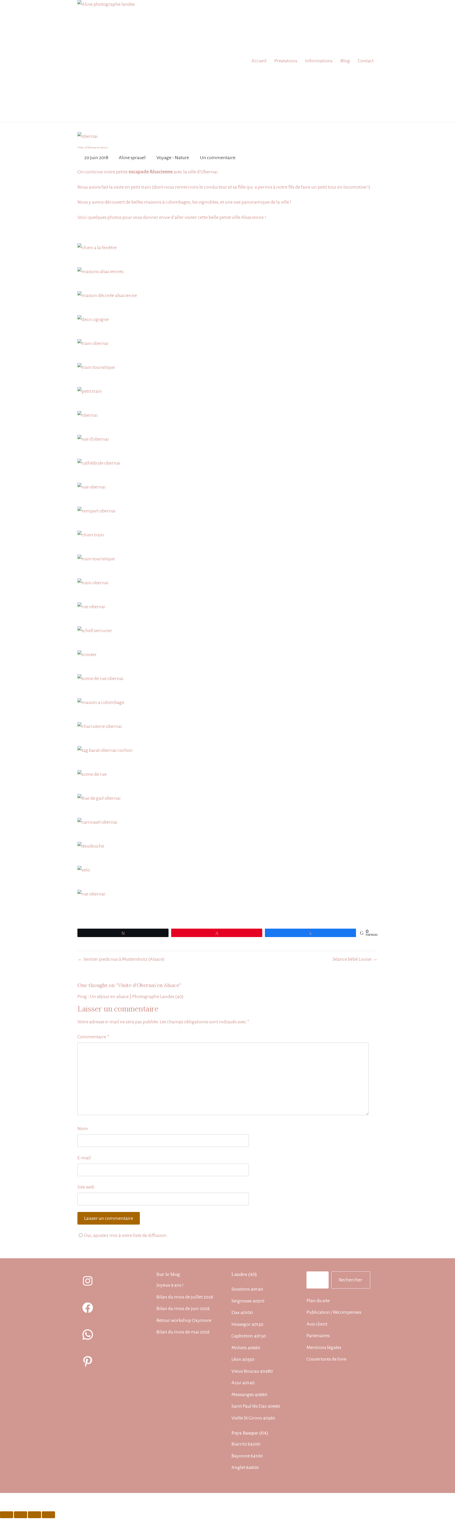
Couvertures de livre (326, 1359)
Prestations (285, 60)
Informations (319, 60)
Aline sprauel (132, 157)
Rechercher (350, 1279)
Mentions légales (323, 1347)
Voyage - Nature (172, 157)
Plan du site (318, 1300)
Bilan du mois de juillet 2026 (184, 1297)
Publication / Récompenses (333, 1312)
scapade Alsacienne (152, 171)
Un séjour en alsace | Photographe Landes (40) (137, 996)
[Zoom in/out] (48, 1514)
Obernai (209, 171)
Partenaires (318, 1335)
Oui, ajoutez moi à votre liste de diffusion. (126, 1235)
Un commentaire (217, 157)
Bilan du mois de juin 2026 (183, 1308)
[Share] (20, 1514)
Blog (345, 60)
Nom (82, 1128)
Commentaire (93, 1036)
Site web (85, 1187)
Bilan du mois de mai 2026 (183, 1332)
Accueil (258, 60)
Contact (366, 60)
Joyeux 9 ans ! (170, 1285)
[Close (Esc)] (6, 1514)
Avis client (316, 1324)
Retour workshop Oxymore (183, 1320)
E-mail (84, 1157)
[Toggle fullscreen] (34, 1514)
